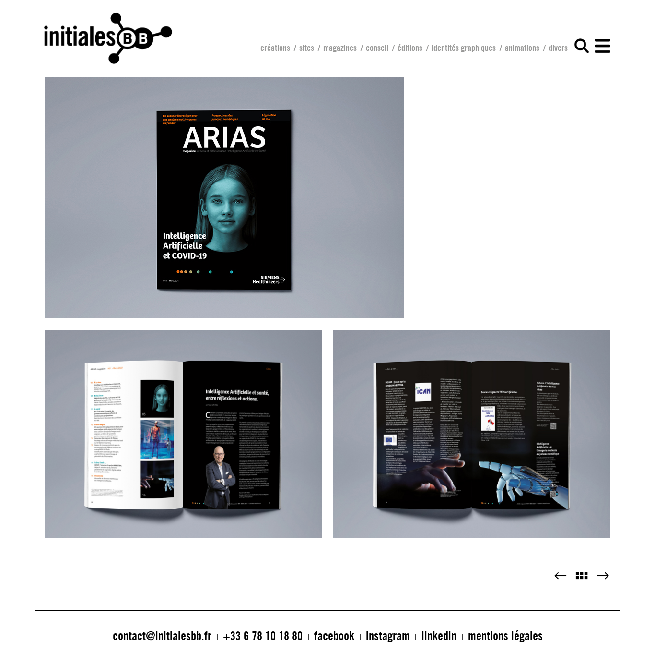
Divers (558, 47)
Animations (522, 47)
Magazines (340, 47)
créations (275, 47)
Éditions (410, 47)
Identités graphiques (464, 47)
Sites (306, 47)
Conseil (377, 47)
